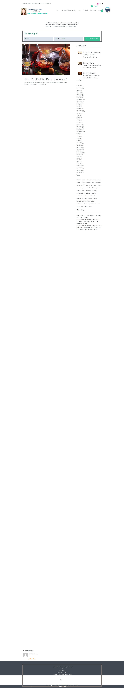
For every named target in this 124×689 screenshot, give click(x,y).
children (83, 182)
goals (83, 188)
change (78, 182)
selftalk (95, 198)
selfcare (79, 198)
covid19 (83, 185)
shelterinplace (86, 201)
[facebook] (100, 3)
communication (90, 182)
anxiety (87, 180)
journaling (88, 190)
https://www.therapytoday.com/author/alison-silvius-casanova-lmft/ (89, 227)
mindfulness (87, 193)
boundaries (97, 180)
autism (92, 180)
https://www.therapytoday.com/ (88, 219)
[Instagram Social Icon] (97, 3)
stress (85, 204)
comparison (98, 182)
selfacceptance (93, 196)
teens (98, 204)
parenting (94, 193)
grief (92, 188)
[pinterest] (103, 3)
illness (83, 190)
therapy (78, 206)
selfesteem (84, 198)
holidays (79, 190)
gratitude (88, 188)
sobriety (93, 201)
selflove (90, 198)
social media (80, 204)
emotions (79, 188)
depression (94, 185)
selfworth (79, 201)
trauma (86, 206)
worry (90, 206)
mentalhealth (80, 193)
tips (82, 206)
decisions (88, 185)
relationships (80, 196)
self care (86, 196)
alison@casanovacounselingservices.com (32, 3)
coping (78, 185)
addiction (79, 180)
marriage (94, 190)
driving (99, 185)
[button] (101, 10)
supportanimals (92, 204)
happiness (97, 188)
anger (83, 180)
